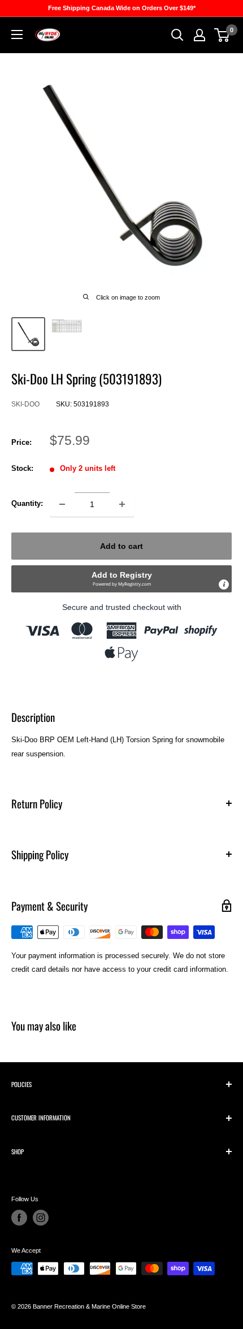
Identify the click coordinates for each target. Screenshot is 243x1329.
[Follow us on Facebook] (19, 1218)
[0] (222, 35)
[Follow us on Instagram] (41, 1218)
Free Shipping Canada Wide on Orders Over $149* (122, 8)
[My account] (199, 35)
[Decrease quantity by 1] (62, 504)
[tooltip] (224, 584)
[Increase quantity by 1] (122, 504)
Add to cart (121, 546)
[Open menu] (17, 34)
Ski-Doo (25, 404)
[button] (121, 578)
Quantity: (27, 503)
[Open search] (177, 35)
